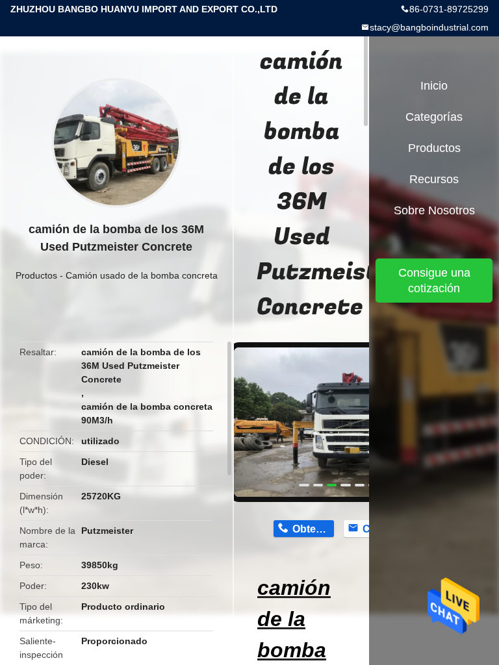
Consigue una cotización (434, 280)
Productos (36, 275)
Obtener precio (312, 528)
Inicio (434, 85)
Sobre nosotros (434, 210)
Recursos (434, 179)
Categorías (434, 116)
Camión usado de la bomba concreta (142, 275)
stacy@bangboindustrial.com (429, 27)
